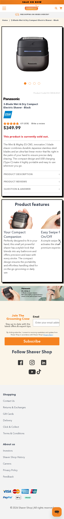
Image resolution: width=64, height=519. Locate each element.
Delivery (7, 420)
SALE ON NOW (32, 2)
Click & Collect (11, 427)
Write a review (38, 124)
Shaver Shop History (14, 457)
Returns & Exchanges (14, 407)
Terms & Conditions (13, 433)
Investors (8, 451)
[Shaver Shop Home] (32, 8)
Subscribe (32, 341)
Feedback (8, 477)
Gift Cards (8, 414)
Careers (7, 464)
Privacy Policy (10, 470)
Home (5, 20)
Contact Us (9, 401)
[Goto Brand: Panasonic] (11, 99)
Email (36, 316)
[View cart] (61, 8)
